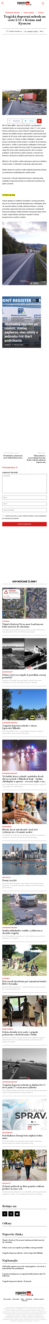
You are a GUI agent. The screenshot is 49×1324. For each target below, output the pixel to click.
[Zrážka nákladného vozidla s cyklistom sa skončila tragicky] (24, 909)
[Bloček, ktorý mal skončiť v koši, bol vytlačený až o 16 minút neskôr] (24, 808)
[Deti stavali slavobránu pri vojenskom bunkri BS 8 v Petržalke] (24, 960)
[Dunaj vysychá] (24, 859)
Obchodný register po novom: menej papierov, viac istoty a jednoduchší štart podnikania (21, 332)
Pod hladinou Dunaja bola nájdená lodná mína (22, 1137)
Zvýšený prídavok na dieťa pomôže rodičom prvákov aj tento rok (23, 1187)
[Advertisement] (24, 64)
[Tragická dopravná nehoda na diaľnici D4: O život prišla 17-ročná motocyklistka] (24, 1063)
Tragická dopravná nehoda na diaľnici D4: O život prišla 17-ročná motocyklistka (23, 1086)
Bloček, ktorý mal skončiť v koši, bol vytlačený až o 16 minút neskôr (19, 831)
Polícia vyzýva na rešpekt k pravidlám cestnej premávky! (24, 676)
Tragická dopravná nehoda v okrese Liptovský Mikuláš (19, 727)
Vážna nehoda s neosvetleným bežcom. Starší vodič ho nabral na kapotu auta (36, 458)
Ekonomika (7, 826)
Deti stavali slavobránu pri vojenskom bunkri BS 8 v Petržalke (24, 982)
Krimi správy (29, 12)
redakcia (18, 31)
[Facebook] (4, 1213)
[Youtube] (17, 1213)
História (6, 978)
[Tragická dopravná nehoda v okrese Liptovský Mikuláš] (24, 704)
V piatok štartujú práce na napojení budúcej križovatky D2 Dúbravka (23, 1275)
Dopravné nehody (12, 12)
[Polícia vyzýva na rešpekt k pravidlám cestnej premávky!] (24, 653)
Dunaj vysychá (9, 880)
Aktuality (6, 877)
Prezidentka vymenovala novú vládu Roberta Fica (12, 456)
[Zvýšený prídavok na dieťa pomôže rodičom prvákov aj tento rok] (24, 1165)
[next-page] (37, 300)
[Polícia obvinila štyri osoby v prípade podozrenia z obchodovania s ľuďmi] (24, 1011)
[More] (39, 121)
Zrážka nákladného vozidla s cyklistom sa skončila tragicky (22, 932)
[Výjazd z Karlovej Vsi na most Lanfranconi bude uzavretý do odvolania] (24, 603)
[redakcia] (7, 31)
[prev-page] (33, 300)
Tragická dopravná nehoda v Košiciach (16, 1281)
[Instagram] (10, 1213)
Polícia (41, 12)
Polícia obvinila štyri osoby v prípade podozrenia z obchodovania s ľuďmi (20, 1033)
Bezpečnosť (7, 672)
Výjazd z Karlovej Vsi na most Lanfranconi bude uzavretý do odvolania (22, 625)
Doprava (6, 621)
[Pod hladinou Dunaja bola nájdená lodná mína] (24, 1114)
